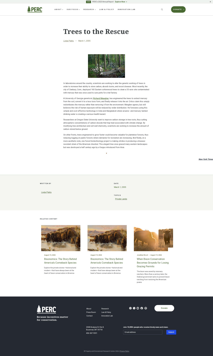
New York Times (206, 159)
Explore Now (120, 2)
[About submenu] (62, 9)
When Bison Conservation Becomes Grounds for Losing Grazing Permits (153, 263)
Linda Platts (68, 41)
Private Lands (121, 199)
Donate (164, 308)
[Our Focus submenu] (79, 9)
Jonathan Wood (142, 255)
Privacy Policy (124, 351)
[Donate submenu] (183, 9)
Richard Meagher (101, 98)
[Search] (162, 9)
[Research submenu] (95, 9)
